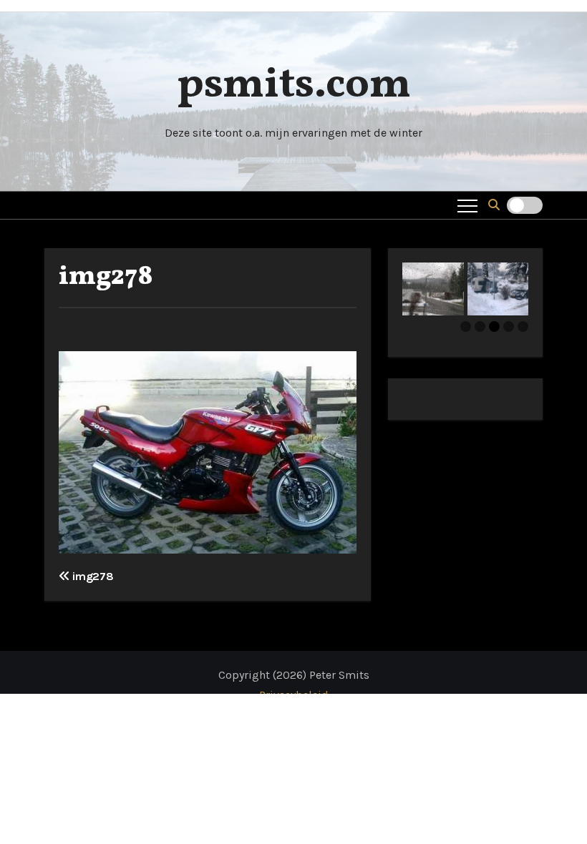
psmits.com (294, 85)
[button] (494, 204)
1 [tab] (465, 326)
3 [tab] (494, 326)
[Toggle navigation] (467, 205)
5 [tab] (523, 326)
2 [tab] (480, 326)
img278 (106, 277)
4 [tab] (508, 326)
